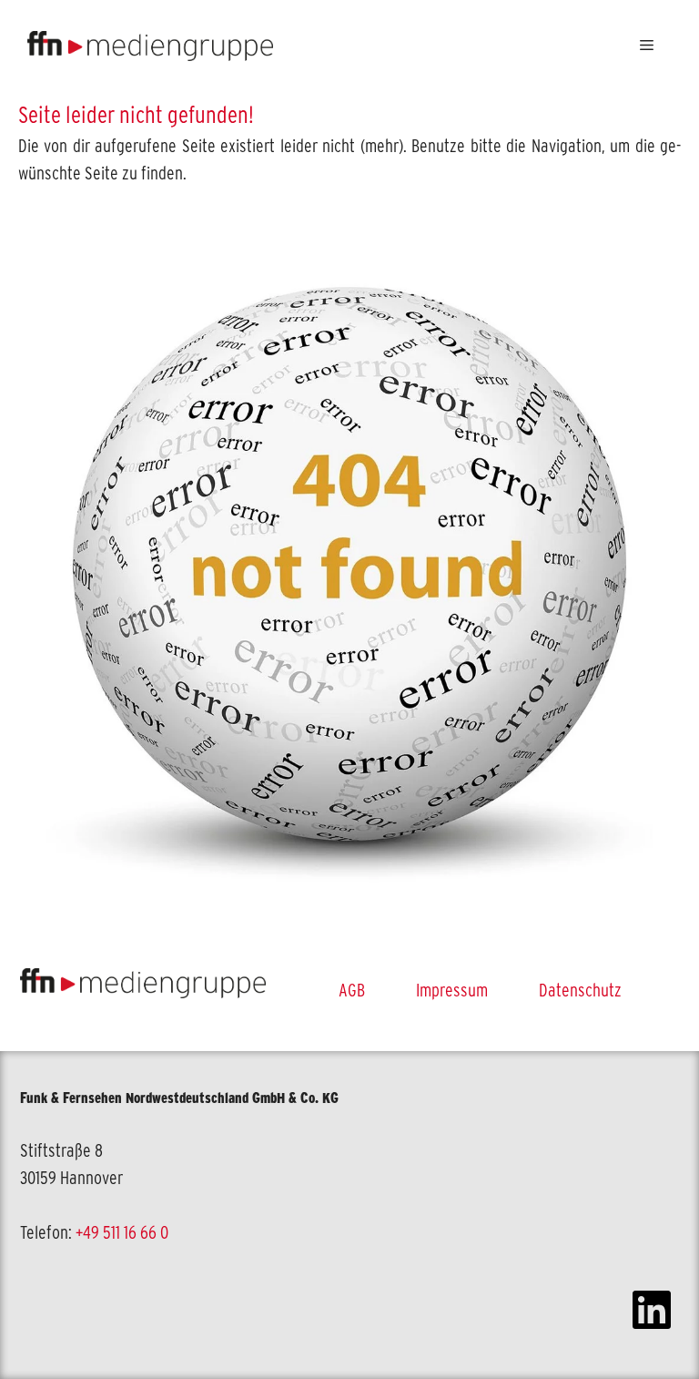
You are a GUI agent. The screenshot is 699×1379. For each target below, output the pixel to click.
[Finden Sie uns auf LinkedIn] (651, 1312)
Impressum (452, 990)
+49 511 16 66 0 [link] (122, 1232)
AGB (352, 990)
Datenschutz (580, 990)
